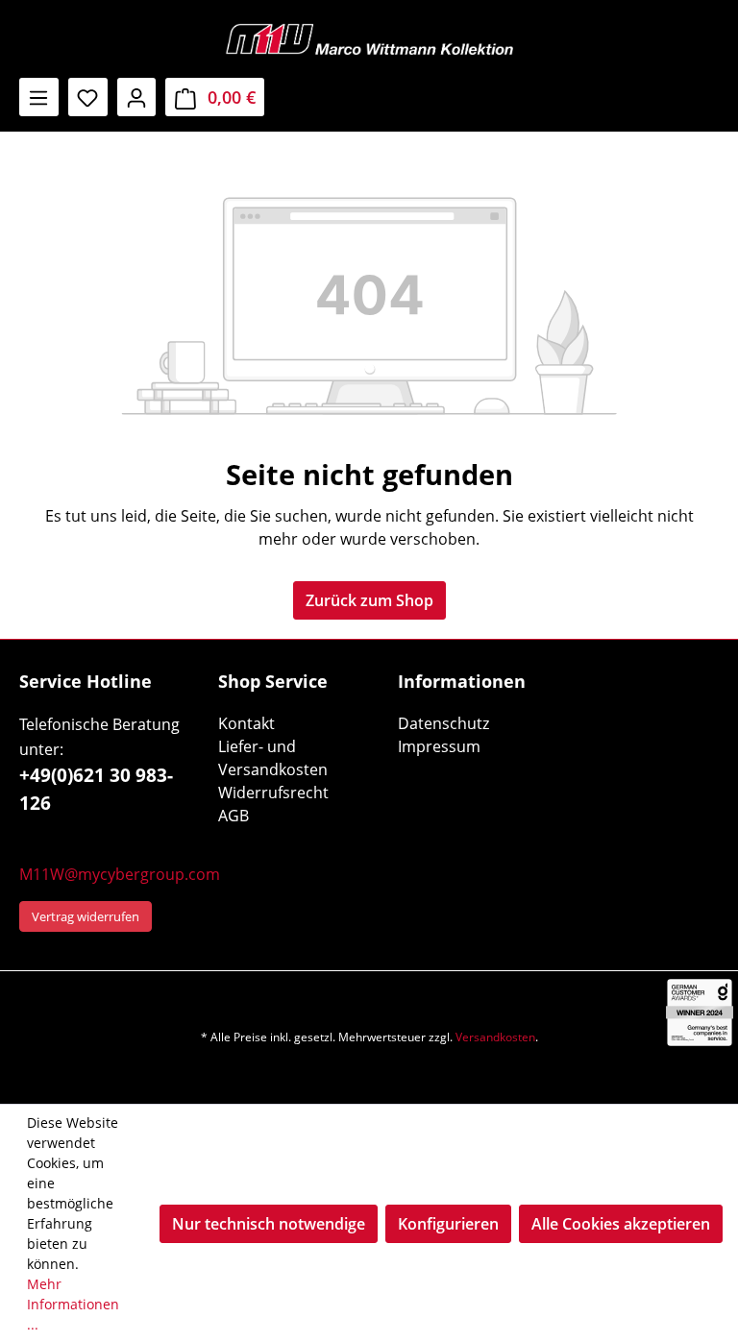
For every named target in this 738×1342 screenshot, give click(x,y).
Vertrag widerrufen (85, 916)
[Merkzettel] (88, 97)
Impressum (439, 746)
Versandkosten (495, 1037)
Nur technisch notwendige (268, 1223)
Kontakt (246, 723)
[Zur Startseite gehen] (369, 39)
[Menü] (39, 97)
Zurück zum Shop (369, 600)
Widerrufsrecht (273, 792)
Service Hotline (85, 681)
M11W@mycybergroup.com (119, 874)
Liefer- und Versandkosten (273, 758)
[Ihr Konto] (137, 97)
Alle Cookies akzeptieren (620, 1223)
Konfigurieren (448, 1223)
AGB (233, 815)
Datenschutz (443, 723)
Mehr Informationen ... (73, 1304)
